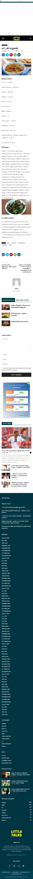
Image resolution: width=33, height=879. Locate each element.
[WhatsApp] (15, 54)
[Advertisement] (16, 19)
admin (5, 51)
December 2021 (6, 664)
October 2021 (6, 669)
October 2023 (6, 608)
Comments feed (6, 760)
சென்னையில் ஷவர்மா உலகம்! (19, 321)
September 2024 (6, 586)
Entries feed (5, 758)
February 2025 (6, 573)
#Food (8, 243)
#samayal (4, 245)
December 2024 (6, 578)
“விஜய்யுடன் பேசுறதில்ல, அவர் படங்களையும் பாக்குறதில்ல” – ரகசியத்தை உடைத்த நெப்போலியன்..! (24, 268)
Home (3, 42)
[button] (3, 38)
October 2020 (6, 699)
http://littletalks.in (16, 291)
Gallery (4, 726)
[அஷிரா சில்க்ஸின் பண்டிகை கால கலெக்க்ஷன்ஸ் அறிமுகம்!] (6, 307)
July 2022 (4, 646)
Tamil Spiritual (6, 736)
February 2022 (6, 659)
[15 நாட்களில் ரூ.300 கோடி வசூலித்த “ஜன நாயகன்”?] (16, 438)
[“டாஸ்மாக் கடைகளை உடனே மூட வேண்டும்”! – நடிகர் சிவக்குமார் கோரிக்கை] (6, 476)
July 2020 (4, 707)
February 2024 (6, 598)
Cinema (4, 447)
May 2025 (4, 565)
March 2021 (5, 686)
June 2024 (4, 593)
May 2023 (4, 621)
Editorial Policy (25, 872)
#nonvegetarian (21, 243)
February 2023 (6, 628)
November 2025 (6, 550)
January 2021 (5, 692)
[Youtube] (23, 866)
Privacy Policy (6, 872)
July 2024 (4, 591)
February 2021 (6, 689)
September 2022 (6, 641)
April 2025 (4, 568)
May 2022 (4, 651)
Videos (4, 746)
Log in (4, 755)
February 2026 (6, 545)
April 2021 (4, 684)
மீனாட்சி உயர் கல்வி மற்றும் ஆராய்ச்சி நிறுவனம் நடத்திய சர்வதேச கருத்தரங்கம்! (16, 527)
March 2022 (5, 656)
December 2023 (6, 603)
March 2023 (5, 626)
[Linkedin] (19, 54)
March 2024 (5, 596)
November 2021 (6, 666)
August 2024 (5, 588)
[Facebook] (3, 54)
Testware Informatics (23, 877)
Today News (5, 738)
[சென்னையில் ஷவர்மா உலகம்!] (6, 323)
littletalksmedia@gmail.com (19, 855)
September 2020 (6, 702)
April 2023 (4, 623)
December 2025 (6, 548)
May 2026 (4, 540)
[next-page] (5, 330)
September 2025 (6, 555)
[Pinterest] (11, 54)
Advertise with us (16, 874)
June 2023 (4, 618)
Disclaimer (15, 872)
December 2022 (6, 634)
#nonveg (14, 243)
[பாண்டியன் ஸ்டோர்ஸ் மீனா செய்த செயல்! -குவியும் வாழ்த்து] (6, 783)
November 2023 (6, 606)
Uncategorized (6, 744)
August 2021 (5, 674)
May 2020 (4, 712)
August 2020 (5, 704)
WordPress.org (6, 763)
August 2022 (5, 644)
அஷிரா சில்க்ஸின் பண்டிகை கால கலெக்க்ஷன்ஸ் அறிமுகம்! (20, 306)
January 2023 (5, 631)
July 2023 (4, 616)
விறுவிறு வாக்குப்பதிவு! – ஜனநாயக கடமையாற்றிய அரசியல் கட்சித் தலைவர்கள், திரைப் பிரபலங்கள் (20, 484)
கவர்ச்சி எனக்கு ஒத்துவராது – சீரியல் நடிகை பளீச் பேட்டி (9, 266)
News (3, 733)
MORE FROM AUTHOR (22, 300)
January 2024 (5, 601)
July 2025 (4, 560)
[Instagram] (14, 866)
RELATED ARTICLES (8, 300)
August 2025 (5, 558)
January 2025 (5, 576)
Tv (2, 741)
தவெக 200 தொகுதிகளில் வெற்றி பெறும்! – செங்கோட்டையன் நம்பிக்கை (16, 511)
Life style (8, 42)
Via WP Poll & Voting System (23, 415)
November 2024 (6, 581)
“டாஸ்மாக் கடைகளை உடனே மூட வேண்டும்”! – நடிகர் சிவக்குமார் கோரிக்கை (19, 475)
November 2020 (6, 697)
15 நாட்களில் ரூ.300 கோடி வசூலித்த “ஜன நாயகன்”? (16, 450)
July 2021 (4, 676)
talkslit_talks (5, 452)
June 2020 (4, 709)
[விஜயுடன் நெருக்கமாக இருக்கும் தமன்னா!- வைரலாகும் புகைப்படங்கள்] (6, 775)
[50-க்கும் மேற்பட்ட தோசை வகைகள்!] (6, 315)
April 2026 (4, 543)
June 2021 (4, 679)
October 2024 (6, 583)
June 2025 (4, 563)
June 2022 (4, 649)
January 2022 (5, 661)
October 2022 (6, 639)
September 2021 (6, 671)
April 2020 (4, 714)
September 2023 (6, 611)
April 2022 (4, 654)
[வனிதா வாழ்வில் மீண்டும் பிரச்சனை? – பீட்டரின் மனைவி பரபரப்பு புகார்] (6, 791)
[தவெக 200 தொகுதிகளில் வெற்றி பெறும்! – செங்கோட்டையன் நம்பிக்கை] (6, 468)
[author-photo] (16, 286)
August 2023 (5, 613)
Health (10, 245)
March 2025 (5, 570)
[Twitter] (7, 54)
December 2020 (6, 694)
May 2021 (4, 681)
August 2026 (5, 538)
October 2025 (6, 553)
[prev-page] (3, 330)
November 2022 (6, 636)
